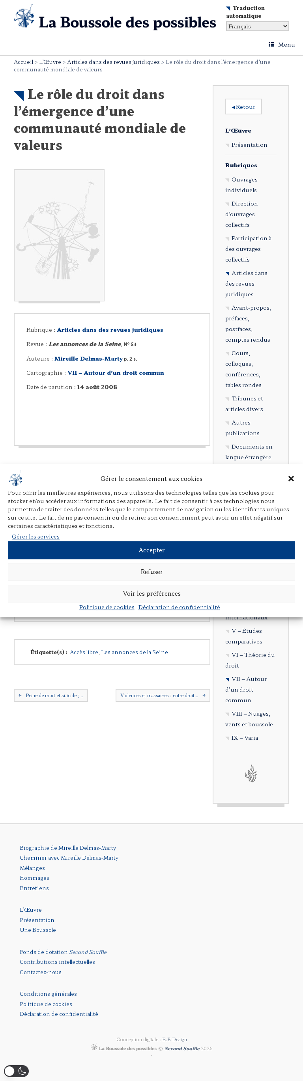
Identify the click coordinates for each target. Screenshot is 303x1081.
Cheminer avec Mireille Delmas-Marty (69, 857)
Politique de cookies (107, 607)
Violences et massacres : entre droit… (163, 695)
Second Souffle (182, 1048)
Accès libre (84, 652)
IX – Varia (245, 737)
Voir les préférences (152, 593)
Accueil (23, 61)
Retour (243, 106)
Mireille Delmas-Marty (88, 358)
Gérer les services (36, 536)
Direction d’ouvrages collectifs (241, 213)
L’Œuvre (50, 61)
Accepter (151, 550)
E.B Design (174, 1039)
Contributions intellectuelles (57, 961)
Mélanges (32, 868)
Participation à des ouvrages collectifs (248, 248)
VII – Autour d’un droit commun (115, 372)
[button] (291, 479)
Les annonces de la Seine (134, 652)
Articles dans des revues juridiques (113, 61)
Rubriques (241, 165)
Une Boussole (38, 929)
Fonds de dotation (63, 952)
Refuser (151, 571)
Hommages (34, 877)
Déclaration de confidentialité (179, 607)
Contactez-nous (41, 972)
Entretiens (34, 888)
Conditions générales (48, 993)
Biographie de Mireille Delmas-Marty (68, 847)
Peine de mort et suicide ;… (51, 695)
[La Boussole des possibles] (115, 17)
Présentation (249, 144)
